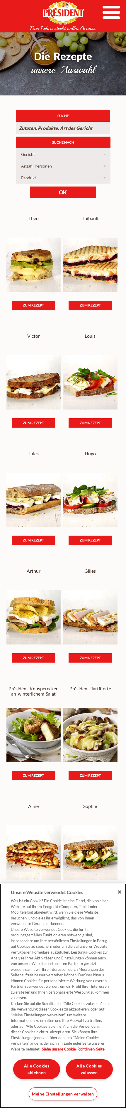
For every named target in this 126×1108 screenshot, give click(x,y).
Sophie (90, 806)
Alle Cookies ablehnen (37, 1069)
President (63, 15)
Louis (90, 336)
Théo (33, 218)
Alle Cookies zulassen (89, 1069)
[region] (63, 996)
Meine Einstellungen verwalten (63, 1093)
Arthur (33, 571)
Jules (33, 453)
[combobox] (63, 154)
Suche (63, 116)
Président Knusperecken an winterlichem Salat (33, 691)
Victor (33, 336)
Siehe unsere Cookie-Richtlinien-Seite (73, 1049)
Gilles (90, 571)
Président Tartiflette (90, 688)
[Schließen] (119, 892)
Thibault (90, 218)
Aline (33, 806)
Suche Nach (63, 142)
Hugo (90, 453)
